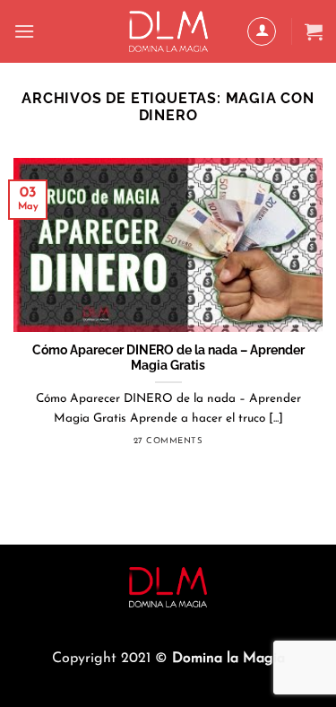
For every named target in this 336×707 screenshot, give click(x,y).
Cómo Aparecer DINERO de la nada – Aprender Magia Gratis (168, 358)
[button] (24, 31)
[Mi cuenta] (261, 32)
